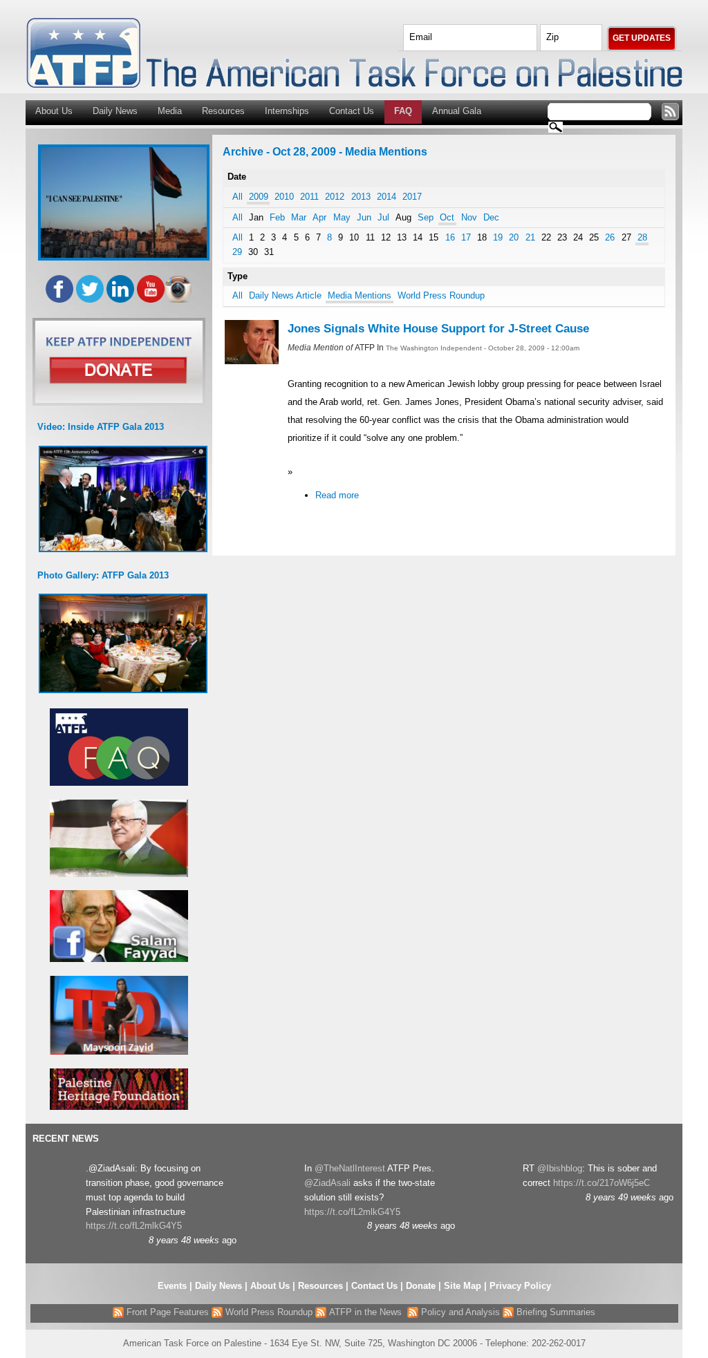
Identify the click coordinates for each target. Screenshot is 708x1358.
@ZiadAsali (327, 1183)
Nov (469, 217)
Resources (223, 111)
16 (450, 237)
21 (530, 237)
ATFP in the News (365, 1312)
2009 (258, 196)
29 (237, 252)
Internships (287, 111)
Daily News (115, 111)
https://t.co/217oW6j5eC (601, 1183)
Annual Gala (456, 111)
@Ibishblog (559, 1168)
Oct (447, 217)
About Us (54, 111)
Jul (383, 217)
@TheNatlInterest (350, 1168)
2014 (386, 196)
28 (642, 237)
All (237, 196)
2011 (309, 196)
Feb (277, 217)
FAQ (403, 111)
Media (170, 111)
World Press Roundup (441, 295)
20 (514, 237)
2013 (361, 196)
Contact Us (351, 111)
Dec (491, 217)
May (342, 217)
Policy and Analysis (459, 1312)
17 (466, 237)
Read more (337, 495)
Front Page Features (166, 1312)
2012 (334, 196)
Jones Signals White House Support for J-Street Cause (438, 328)
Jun (364, 217)
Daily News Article (285, 295)
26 (610, 237)
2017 (412, 196)
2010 (284, 196)
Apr (319, 217)
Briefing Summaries (554, 1312)
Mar (298, 217)
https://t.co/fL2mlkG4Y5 (134, 1225)
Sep (426, 217)
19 (498, 237)
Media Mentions (359, 295)
